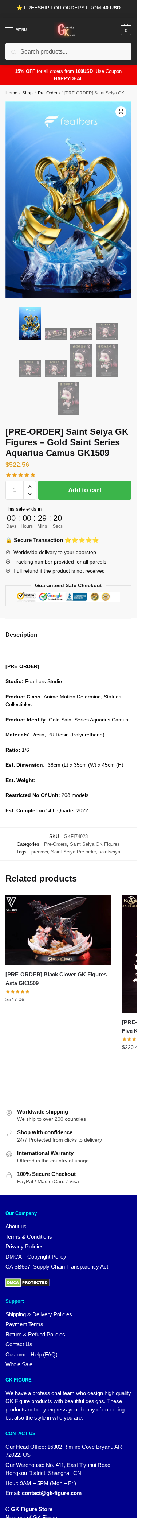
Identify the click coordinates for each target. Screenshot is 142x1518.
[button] (120, 111)
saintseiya (109, 852)
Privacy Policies (24, 1246)
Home (11, 93)
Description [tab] (21, 635)
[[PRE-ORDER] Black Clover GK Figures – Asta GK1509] (58, 930)
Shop (27, 93)
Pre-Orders (49, 93)
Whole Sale (18, 1364)
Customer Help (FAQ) (31, 1354)
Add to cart (85, 490)
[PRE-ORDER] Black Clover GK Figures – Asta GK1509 (58, 978)
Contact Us (18, 1344)
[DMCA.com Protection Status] (27, 1285)
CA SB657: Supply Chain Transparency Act (56, 1266)
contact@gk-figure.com (52, 1493)
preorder (39, 852)
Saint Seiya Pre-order (73, 852)
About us (16, 1226)
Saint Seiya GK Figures (95, 844)
